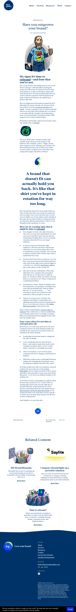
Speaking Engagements (46, 557)
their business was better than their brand (34, 390)
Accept (70, 609)
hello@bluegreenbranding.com (49, 564)
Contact (40, 552)
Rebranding (24, 371)
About (40, 545)
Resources (41, 550)
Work (59, 5)
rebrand (25, 79)
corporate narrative (42, 107)
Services (41, 547)
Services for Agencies (45, 555)
